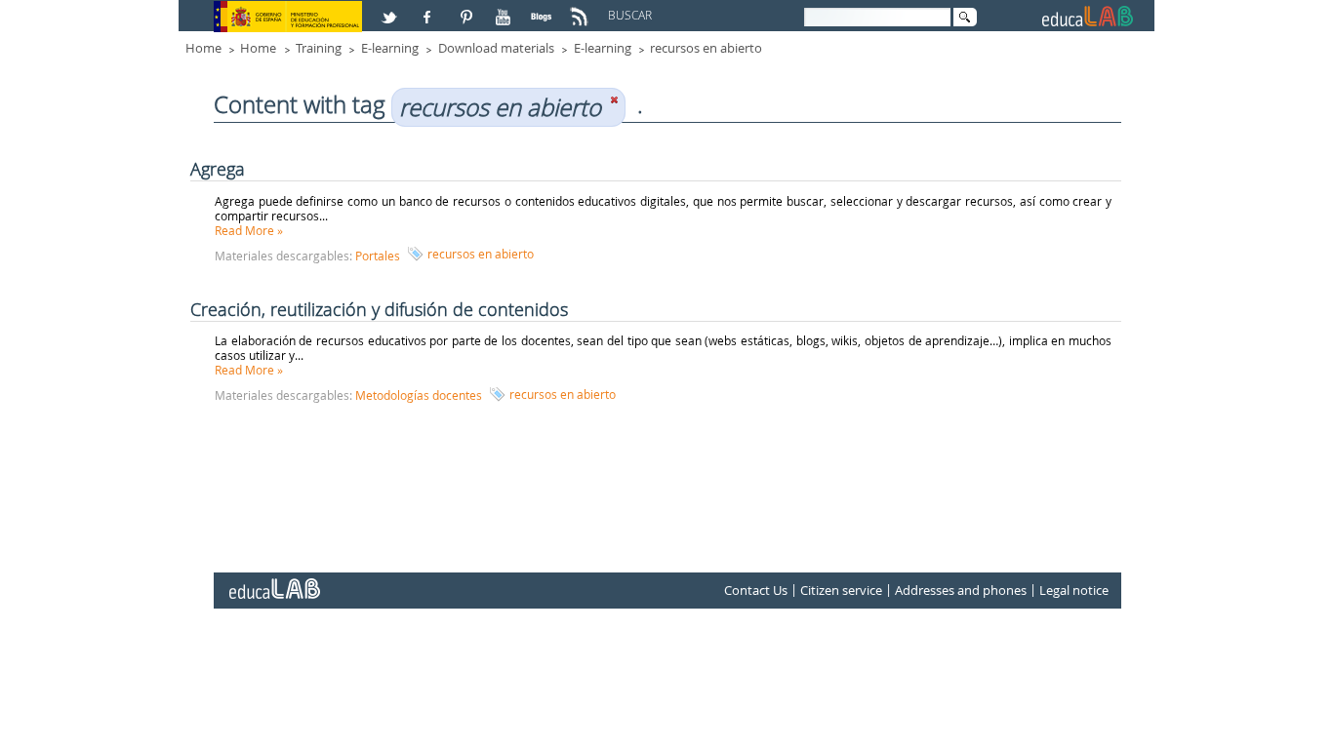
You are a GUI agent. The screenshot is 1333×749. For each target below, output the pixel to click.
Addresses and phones (961, 590)
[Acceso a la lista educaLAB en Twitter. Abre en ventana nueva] (391, 9)
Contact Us (756, 590)
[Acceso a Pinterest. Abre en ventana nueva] (467, 9)
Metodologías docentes (418, 395)
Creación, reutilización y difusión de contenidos (379, 309)
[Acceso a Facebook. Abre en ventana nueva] (429, 9)
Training (319, 48)
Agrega (217, 168)
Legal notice (1074, 590)
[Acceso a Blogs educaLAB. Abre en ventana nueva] (543, 9)
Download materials (496, 48)
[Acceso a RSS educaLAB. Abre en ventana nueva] (581, 9)
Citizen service (841, 590)
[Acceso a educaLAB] (273, 581)
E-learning (390, 48)
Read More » (249, 230)
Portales (377, 255)
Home (203, 48)
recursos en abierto (706, 48)
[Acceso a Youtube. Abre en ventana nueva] (505, 9)
